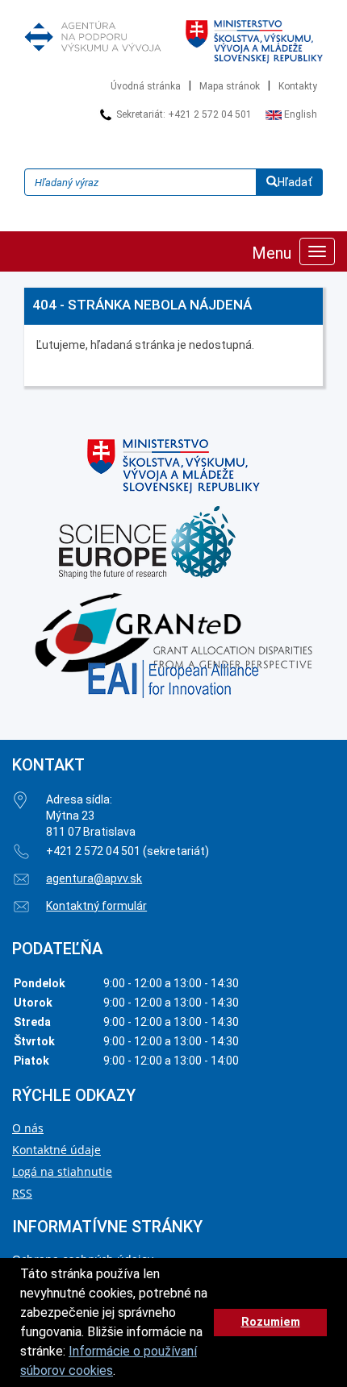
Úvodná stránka (146, 86)
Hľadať (295, 182)
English (299, 114)
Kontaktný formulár (96, 905)
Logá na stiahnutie (62, 1171)
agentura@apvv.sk (94, 878)
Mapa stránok (229, 86)
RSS (22, 1193)
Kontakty (297, 86)
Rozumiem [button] (270, 1322)
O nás (28, 1128)
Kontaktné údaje (56, 1149)
